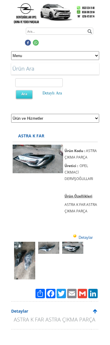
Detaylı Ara (52, 93)
